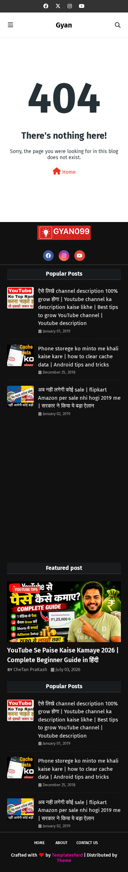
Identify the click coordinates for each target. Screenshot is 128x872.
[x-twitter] (58, 6)
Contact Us (87, 843)
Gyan (64, 25)
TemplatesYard (67, 855)
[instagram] (70, 6)
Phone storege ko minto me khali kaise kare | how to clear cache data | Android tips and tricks (78, 356)
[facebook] (46, 6)
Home (68, 172)
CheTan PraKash (30, 669)
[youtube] (81, 6)
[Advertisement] (64, 489)
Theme (64, 860)
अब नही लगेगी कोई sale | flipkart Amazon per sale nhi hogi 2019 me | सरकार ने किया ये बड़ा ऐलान (79, 397)
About (61, 843)
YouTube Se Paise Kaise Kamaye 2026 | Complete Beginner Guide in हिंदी (63, 655)
